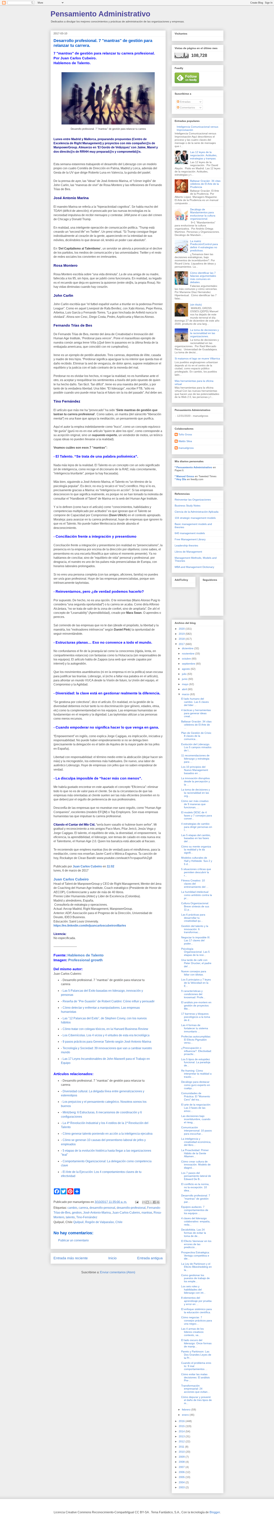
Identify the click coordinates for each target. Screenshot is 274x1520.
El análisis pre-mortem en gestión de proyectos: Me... (196, 1005)
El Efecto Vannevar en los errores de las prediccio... (196, 1244)
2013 (182, 1436)
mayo (185, 684)
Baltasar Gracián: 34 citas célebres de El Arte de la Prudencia (205, 184)
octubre (187, 658)
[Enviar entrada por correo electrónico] (136, 1201)
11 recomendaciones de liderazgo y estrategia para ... (195, 758)
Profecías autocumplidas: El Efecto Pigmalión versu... (196, 1039)
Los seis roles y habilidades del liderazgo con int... (193, 1289)
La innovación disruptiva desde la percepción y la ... (195, 781)
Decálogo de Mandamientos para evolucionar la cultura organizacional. (202, 214)
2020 (182, 628)
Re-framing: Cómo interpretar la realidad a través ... (196, 1073)
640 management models (190, 533)
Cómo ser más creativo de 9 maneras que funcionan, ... (195, 804)
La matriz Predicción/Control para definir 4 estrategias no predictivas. (204, 246)
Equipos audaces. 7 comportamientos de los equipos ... (194, 1210)
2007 (182, 1467)
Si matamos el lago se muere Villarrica (197, 358)
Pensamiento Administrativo (100, 14)
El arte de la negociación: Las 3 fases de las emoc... (196, 1107)
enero (186, 1414)
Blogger (215, 1512)
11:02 (110, 866)
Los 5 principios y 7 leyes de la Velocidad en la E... (196, 982)
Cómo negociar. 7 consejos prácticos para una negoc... (196, 1320)
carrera (83, 1207)
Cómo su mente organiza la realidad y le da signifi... (196, 849)
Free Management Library (190, 539)
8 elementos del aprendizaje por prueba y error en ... (196, 1301)
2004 (182, 1482)
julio (184, 673)
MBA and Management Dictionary (194, 566)
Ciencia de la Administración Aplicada (196, 511)
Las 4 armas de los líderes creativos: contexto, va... (192, 1332)
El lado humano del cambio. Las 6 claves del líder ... (195, 702)
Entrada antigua (150, 1258)
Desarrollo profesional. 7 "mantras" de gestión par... (195, 1198)
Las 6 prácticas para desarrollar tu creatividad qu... (193, 917)
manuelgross (186, 447)
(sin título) (196, 304)
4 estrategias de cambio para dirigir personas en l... (196, 827)
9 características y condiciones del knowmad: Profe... (193, 994)
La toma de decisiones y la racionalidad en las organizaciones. (204, 333)
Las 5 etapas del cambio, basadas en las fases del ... (196, 838)
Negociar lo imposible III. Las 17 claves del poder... (195, 940)
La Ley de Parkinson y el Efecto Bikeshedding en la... (196, 1267)
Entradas (184, 101)
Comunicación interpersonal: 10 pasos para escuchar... (196, 1130)
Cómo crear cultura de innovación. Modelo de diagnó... (196, 1164)
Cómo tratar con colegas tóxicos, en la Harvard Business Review (105, 1029)
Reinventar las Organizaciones (193, 499)
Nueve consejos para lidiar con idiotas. (193, 973)
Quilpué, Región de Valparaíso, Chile (97, 1222)
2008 (182, 1461)
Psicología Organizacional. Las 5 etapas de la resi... (195, 952)
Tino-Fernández (86, 1217)
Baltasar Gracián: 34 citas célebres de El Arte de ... (196, 724)
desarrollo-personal (102, 1207)
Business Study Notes (187, 505)
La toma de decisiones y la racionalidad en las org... (195, 792)
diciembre (188, 648)
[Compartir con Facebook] (154, 1202)
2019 (182, 633)
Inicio (112, 1258)
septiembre (189, 663)
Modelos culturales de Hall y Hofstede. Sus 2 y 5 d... (196, 861)
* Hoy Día (180, 479)
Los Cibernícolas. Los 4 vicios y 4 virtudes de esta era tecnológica (106, 1035)
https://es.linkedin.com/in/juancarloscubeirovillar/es (89, 925)
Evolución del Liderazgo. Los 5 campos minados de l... (196, 747)
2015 (182, 1426)
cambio (72, 1207)
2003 (182, 1487)
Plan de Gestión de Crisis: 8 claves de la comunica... (196, 736)
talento (70, 1217)
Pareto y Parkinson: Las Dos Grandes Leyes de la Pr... (196, 1354)
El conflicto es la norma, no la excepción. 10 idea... (195, 1187)
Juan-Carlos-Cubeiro (126, 1212)
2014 (182, 1431)
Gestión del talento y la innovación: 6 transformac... (194, 929)
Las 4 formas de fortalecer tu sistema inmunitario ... (194, 1028)
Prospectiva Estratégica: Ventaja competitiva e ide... (195, 1255)
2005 (182, 1477)
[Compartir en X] (151, 1202)
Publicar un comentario (73, 1240)
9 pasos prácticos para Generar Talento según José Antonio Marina (107, 1041)
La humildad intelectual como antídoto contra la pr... (196, 895)
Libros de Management (188, 551)
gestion (77, 1212)
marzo (186, 694)
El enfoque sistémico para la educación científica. (196, 1311)
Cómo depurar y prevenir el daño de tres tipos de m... (196, 1400)
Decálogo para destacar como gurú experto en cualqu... (195, 1085)
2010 (182, 1451)
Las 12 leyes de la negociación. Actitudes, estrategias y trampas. (203, 155)
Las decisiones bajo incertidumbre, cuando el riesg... (195, 1119)
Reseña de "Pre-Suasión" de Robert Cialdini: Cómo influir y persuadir (109, 1001)
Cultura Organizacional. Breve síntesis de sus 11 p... (195, 906)
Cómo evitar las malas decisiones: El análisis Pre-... (195, 1377)
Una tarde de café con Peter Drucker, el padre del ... (196, 963)
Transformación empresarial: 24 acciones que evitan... (195, 1388)
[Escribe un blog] (147, 1202)
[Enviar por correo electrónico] (144, 1202)
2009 (182, 1456)
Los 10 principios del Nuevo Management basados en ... (194, 770)
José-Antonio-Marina (97, 1212)
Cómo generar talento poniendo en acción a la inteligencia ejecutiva (107, 1133)
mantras (146, 1212)
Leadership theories (186, 545)
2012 (182, 1441)
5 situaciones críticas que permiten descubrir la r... (196, 872)
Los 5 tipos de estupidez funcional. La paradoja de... (195, 1062)
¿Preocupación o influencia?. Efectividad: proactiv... (196, 1051)
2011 (182, 1446)
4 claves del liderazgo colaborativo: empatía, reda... (195, 1221)
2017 (182, 644)
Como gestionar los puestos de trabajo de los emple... (195, 1278)
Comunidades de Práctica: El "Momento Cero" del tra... (195, 1096)
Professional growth (85, 960)
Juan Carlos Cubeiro (88, 866)
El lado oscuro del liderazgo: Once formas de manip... (196, 1343)
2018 (182, 638)
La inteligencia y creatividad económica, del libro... (196, 1142)
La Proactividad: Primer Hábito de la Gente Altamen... (195, 1153)
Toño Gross (185, 434)
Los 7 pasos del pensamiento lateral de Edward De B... (196, 1176)
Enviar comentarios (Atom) (117, 1272)
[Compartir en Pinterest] (158, 1202)
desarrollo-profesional (131, 1207)
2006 (182, 1472)
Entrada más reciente (70, 1258)
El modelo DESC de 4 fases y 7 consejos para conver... (196, 815)
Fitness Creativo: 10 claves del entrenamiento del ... (194, 883)
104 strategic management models (195, 517)
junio (185, 678)
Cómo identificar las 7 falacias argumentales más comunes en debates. (203, 277)
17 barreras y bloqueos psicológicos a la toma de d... (195, 1017)
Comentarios (187, 107)
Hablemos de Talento (85, 955)
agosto (186, 668)
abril (185, 689)
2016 (182, 1421)
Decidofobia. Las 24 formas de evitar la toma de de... (193, 1232)
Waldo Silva (185, 441)
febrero (186, 1409)
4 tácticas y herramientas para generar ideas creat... (196, 713)
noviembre (188, 653)
